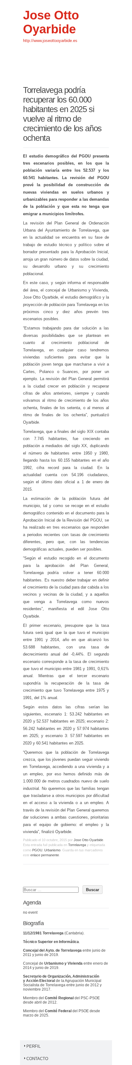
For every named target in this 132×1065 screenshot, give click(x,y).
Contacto (37, 1058)
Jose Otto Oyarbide (51, 22)
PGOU (37, 850)
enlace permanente (44, 855)
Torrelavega (77, 845)
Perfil (33, 1046)
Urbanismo (52, 850)
